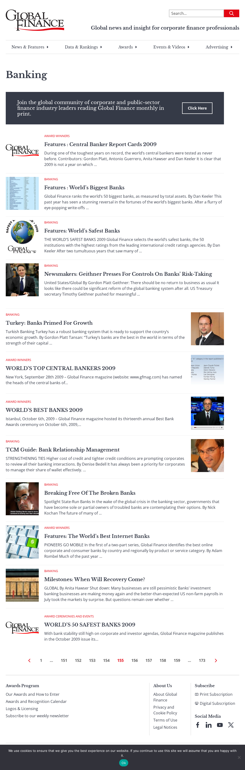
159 (177, 660)
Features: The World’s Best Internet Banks (97, 536)
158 (163, 660)
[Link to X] (231, 725)
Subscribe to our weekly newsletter (37, 715)
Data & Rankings (81, 47)
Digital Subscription (217, 703)
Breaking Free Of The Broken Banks (89, 493)
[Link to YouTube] (220, 725)
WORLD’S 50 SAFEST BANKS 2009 (89, 625)
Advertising (217, 47)
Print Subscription (216, 694)
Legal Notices (165, 727)
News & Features (27, 47)
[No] (239, 757)
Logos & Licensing (22, 708)
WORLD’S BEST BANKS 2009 (44, 410)
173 (202, 660)
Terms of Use (165, 720)
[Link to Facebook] (197, 725)
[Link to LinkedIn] (209, 725)
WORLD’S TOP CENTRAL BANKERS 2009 (60, 368)
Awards (125, 47)
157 (148, 660)
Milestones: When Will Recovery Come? (94, 579)
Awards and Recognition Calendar (36, 701)
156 (134, 660)
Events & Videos (169, 47)
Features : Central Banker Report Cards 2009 (100, 144)
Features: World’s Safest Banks (82, 231)
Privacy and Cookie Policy (165, 710)
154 (106, 660)
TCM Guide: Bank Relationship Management (63, 450)
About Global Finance (165, 697)
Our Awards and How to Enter (33, 694)
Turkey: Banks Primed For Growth (49, 323)
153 (92, 660)
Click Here (197, 108)
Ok (124, 763)
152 (78, 660)
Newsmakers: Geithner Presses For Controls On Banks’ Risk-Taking (128, 274)
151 (64, 660)
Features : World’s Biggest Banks (84, 188)
